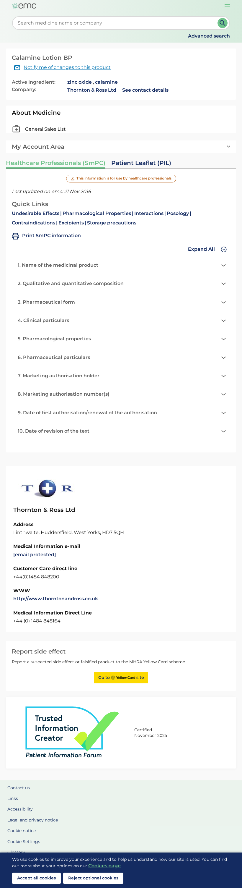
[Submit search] (223, 23)
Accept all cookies (36, 878)
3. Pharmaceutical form (46, 302)
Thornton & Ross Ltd (91, 90)
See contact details (145, 90)
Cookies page (104, 865)
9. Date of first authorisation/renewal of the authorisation (87, 412)
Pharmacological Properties (97, 213)
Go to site (121, 677)
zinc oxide (79, 82)
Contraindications (33, 223)
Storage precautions (111, 223)
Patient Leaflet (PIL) (141, 162)
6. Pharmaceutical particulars (54, 357)
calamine (106, 82)
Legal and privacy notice (32, 820)
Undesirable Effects (35, 213)
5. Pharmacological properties (54, 339)
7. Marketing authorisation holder (58, 376)
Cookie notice (21, 830)
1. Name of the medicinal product (58, 265)
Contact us (18, 787)
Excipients (71, 223)
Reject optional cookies (93, 878)
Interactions (148, 213)
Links (12, 798)
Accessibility (20, 809)
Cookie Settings (23, 841)
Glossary (16, 852)
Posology (178, 213)
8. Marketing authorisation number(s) (63, 394)
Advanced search (209, 36)
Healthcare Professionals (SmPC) (55, 162)
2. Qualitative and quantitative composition (71, 283)
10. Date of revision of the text (53, 431)
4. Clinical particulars (43, 320)
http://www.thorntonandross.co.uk (55, 598)
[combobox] (116, 23)
